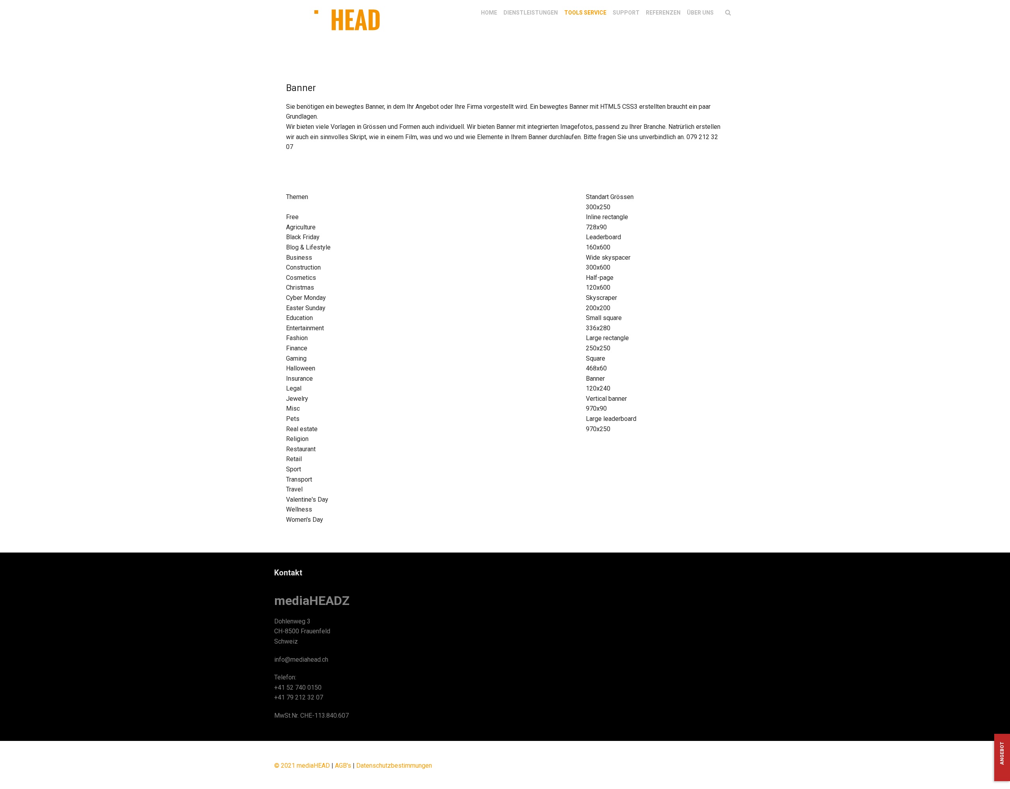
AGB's (343, 765)
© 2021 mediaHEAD (302, 765)
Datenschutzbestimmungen (394, 765)
